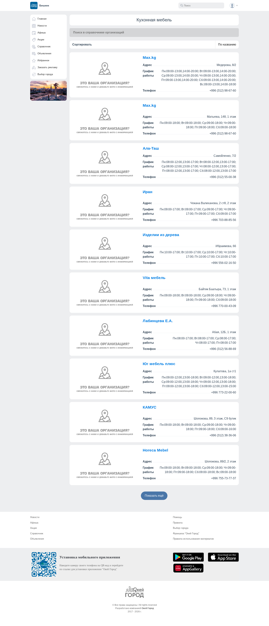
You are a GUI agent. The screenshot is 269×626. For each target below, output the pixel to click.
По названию (227, 44)
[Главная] (134, 592)
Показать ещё (154, 495)
